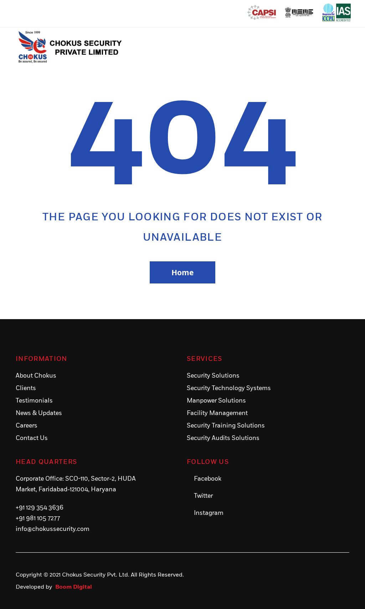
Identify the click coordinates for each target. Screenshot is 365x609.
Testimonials (34, 400)
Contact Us (32, 438)
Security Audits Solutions (223, 438)
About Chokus (36, 376)
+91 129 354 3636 (39, 507)
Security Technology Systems (229, 388)
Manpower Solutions (216, 400)
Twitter (203, 496)
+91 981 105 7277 (38, 518)
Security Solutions (213, 376)
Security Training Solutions (226, 425)
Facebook (207, 479)
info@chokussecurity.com (52, 529)
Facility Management (217, 413)
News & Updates (39, 413)
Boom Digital (73, 587)
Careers (26, 425)
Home (182, 272)
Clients (26, 388)
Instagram (208, 513)
